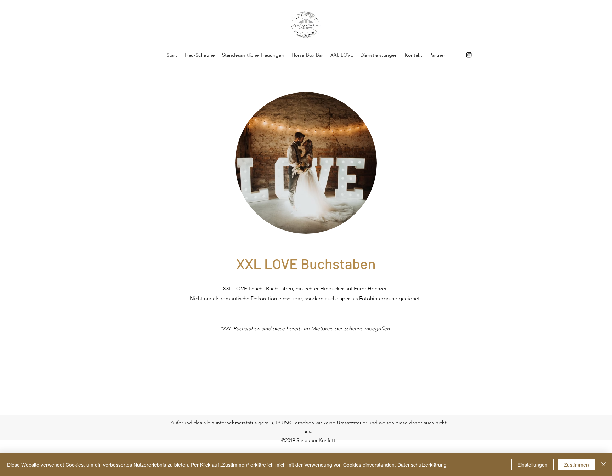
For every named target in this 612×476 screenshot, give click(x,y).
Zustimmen (576, 464)
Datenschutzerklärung (422, 464)
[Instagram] (468, 54)
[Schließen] (603, 464)
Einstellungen (532, 464)
